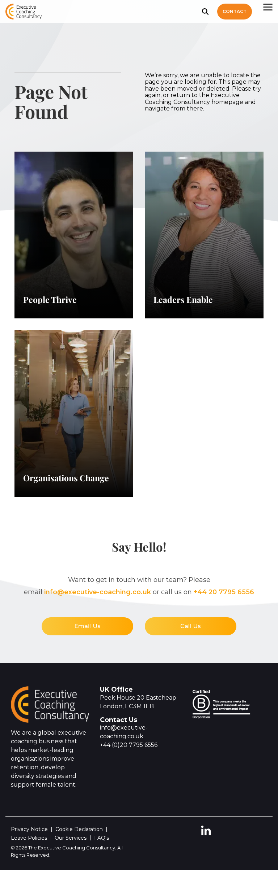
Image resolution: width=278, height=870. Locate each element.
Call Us (190, 626)
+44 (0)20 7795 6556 (128, 744)
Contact (235, 11)
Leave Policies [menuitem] (29, 837)
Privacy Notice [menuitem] (29, 829)
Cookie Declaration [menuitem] (79, 829)
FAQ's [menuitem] (101, 837)
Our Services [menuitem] (71, 837)
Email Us (87, 626)
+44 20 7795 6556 (224, 592)
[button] (268, 6)
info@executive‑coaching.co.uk (97, 592)
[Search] (205, 11)
